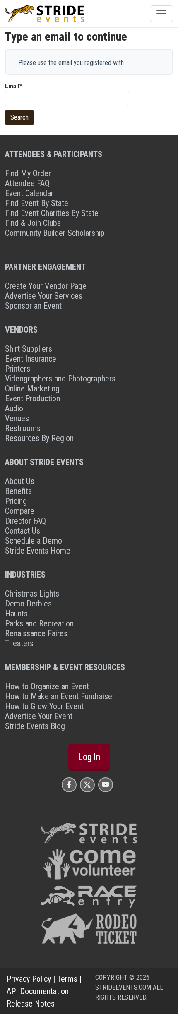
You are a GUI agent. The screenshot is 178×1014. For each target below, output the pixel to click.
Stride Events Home (37, 551)
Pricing (16, 501)
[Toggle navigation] (161, 13)
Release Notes (31, 1004)
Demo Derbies (28, 604)
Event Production (32, 398)
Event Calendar (29, 193)
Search (19, 117)
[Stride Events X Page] (87, 785)
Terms (67, 979)
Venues (17, 418)
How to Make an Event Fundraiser (60, 696)
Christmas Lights (32, 594)
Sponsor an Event (33, 306)
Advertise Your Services (43, 296)
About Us (19, 481)
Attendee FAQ (27, 183)
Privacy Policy (29, 979)
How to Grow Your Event (44, 706)
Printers (17, 369)
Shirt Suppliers (28, 349)
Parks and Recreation (39, 623)
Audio (14, 408)
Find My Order (28, 173)
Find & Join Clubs (33, 223)
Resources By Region (39, 438)
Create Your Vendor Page (46, 286)
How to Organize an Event (47, 686)
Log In (89, 757)
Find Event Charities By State (52, 213)
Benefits (18, 491)
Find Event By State (36, 203)
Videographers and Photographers (60, 379)
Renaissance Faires (36, 633)
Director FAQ (25, 521)
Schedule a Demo (33, 541)
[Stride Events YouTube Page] (105, 785)
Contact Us (22, 531)
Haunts (16, 613)
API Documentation (38, 991)
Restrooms (23, 428)
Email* (13, 86)
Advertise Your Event (38, 716)
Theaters (19, 643)
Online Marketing (32, 388)
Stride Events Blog (35, 726)
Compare (19, 511)
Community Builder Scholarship (55, 233)
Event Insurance (30, 359)
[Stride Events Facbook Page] (69, 785)
